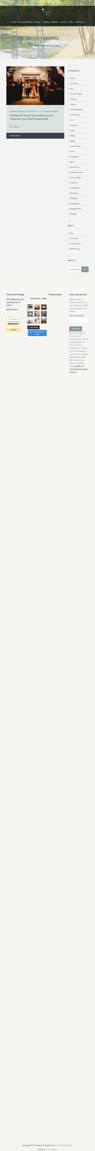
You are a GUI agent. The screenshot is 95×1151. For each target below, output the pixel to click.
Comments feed (75, 244)
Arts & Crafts (74, 83)
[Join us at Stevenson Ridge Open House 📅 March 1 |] (30, 321)
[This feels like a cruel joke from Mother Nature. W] (30, 314)
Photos (72, 162)
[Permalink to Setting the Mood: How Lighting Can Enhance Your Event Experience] (35, 104)
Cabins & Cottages (76, 94)
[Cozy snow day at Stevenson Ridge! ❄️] (44, 314)
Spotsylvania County (76, 172)
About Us (63, 22)
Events (37, 22)
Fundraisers (74, 125)
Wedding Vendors (75, 209)
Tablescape (74, 183)
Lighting (57, 46)
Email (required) (77, 315)
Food (71, 120)
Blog (71, 22)
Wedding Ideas (75, 204)
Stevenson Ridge (51, 111)
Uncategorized (75, 188)
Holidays (73, 136)
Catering (45, 22)
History (72, 130)
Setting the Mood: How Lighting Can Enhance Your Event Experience (31, 117)
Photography (74, 157)
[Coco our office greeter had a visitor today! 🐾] (37, 314)
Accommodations (25, 22)
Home (13, 22)
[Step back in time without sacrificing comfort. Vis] (44, 321)
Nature (72, 151)
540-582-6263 (12, 309)
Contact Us (79, 22)
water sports (74, 193)
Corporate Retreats (76, 110)
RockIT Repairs (50, 1149)
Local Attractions (75, 146)
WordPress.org (75, 249)
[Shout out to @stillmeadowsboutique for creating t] (37, 307)
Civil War (73, 104)
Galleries (54, 22)
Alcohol (72, 78)
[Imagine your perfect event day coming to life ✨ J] (37, 321)
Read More (15, 136)
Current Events (75, 115)
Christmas (73, 99)
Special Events (74, 167)
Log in (72, 233)
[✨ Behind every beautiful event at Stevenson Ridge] (44, 307)
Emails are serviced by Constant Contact (78, 369)
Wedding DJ (74, 198)
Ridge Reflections (47, 46)
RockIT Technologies (64, 1145)
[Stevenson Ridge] (47, 12)
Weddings (73, 214)
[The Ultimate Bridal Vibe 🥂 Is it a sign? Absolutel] (30, 307)
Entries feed (74, 238)
